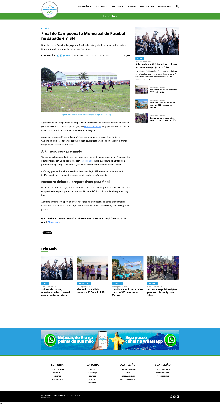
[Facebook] (61, 55)
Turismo (92, 379)
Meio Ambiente (57, 379)
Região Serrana (162, 373)
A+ (128, 55)
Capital (128, 373)
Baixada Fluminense (128, 369)
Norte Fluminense (92, 126)
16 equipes (85, 160)
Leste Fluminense (128, 376)
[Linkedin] (67, 55)
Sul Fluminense (162, 376)
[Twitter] (64, 55)
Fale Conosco (147, 6)
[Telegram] (69, 55)
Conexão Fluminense (49, 9)
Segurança (92, 373)
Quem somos (164, 6)
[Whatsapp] (58, 55)
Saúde (92, 369)
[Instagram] (171, 396)
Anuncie (132, 6)
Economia (57, 373)
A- (125, 55)
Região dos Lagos (163, 369)
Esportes (57, 376)
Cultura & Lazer (57, 369)
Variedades (92, 383)
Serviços (92, 376)
